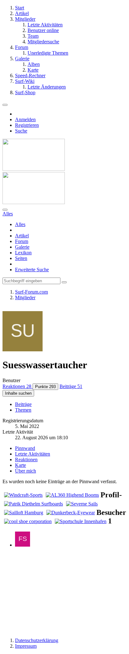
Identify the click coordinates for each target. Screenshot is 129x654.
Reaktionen (26, 459)
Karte (20, 465)
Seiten (21, 258)
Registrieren (27, 125)
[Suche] (5, 210)
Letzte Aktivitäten (32, 454)
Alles (20, 224)
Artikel (22, 235)
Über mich (25, 470)
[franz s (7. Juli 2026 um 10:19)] (22, 545)
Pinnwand (25, 448)
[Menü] (5, 105)
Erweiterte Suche (32, 269)
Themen (23, 410)
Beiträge (23, 404)
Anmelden (25, 119)
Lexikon (23, 252)
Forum (21, 241)
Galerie (22, 247)
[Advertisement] (64, 592)
